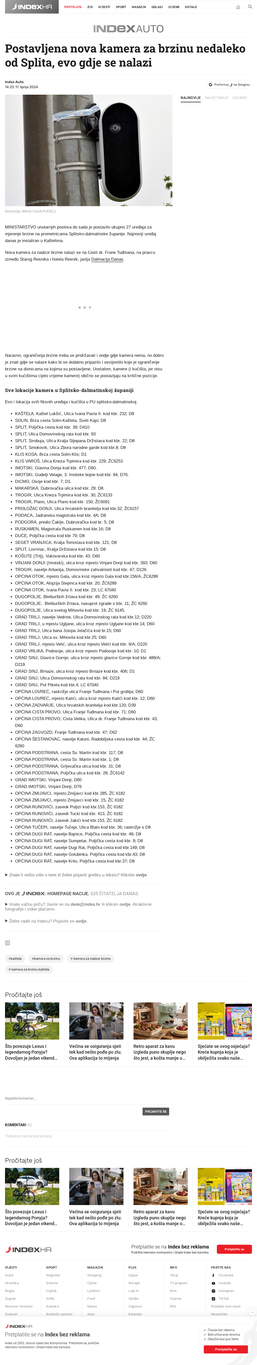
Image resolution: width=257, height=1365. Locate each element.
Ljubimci (93, 1291)
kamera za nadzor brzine (91, 958)
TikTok (224, 1298)
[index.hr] (32, 7)
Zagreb (10, 1298)
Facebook (226, 1275)
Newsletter (219, 1314)
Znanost (11, 1314)
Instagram (226, 1291)
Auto (90, 1314)
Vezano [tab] (240, 98)
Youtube (225, 1283)
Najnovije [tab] (191, 98)
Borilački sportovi (59, 1314)
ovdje (124, 904)
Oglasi (157, 7)
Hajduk (51, 1291)
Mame (92, 1306)
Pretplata (73, 7)
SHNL (50, 1298)
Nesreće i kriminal (18, 1306)
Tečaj (174, 1275)
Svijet (9, 1275)
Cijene (173, 7)
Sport (121, 7)
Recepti (134, 1283)
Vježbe (133, 1298)
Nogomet (53, 1275)
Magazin (95, 1267)
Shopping (94, 1275)
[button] (11, 1019)
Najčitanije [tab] (217, 98)
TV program (178, 1283)
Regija (9, 1291)
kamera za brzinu (46, 958)
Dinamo (52, 1283)
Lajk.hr (133, 1291)
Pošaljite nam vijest (226, 1306)
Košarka (52, 1306)
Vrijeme (175, 1298)
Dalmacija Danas (107, 259)
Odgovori (135, 1306)
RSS (173, 1306)
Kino (173, 1291)
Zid (90, 7)
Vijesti (104, 7)
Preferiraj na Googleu (232, 84)
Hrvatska (12, 1283)
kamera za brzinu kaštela (29, 969)
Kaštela (15, 958)
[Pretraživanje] (248, 7)
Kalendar (135, 1314)
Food (91, 1298)
